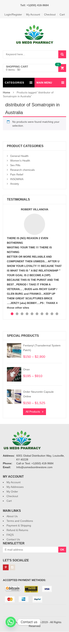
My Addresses (15, 486)
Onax (26, 369)
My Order (12, 491)
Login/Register (13, 14)
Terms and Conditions (20, 520)
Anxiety (14, 183)
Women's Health (20, 160)
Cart (62, 14)
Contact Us (13, 539)
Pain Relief (16, 174)
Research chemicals (22, 169)
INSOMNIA (16, 179)
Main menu (44, 82)
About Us (12, 516)
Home (6, 92)
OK (62, 549)
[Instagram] (12, 567)
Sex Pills (15, 165)
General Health (19, 155)
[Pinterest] (5, 567)
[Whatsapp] (11, 622)
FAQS (10, 534)
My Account (33, 14)
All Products (33, 411)
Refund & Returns (17, 530)
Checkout (50, 14)
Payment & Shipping (19, 525)
